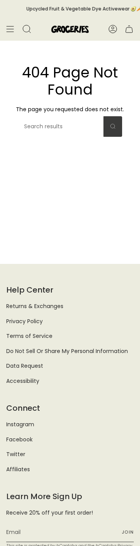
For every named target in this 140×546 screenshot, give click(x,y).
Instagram (20, 424)
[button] (27, 29)
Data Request (24, 366)
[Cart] (129, 29)
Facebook (19, 439)
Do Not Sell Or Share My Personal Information (67, 351)
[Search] (112, 126)
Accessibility (22, 381)
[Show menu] (10, 29)
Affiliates (18, 469)
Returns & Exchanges (34, 306)
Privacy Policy (24, 321)
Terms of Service (29, 336)
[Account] (112, 29)
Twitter (15, 454)
